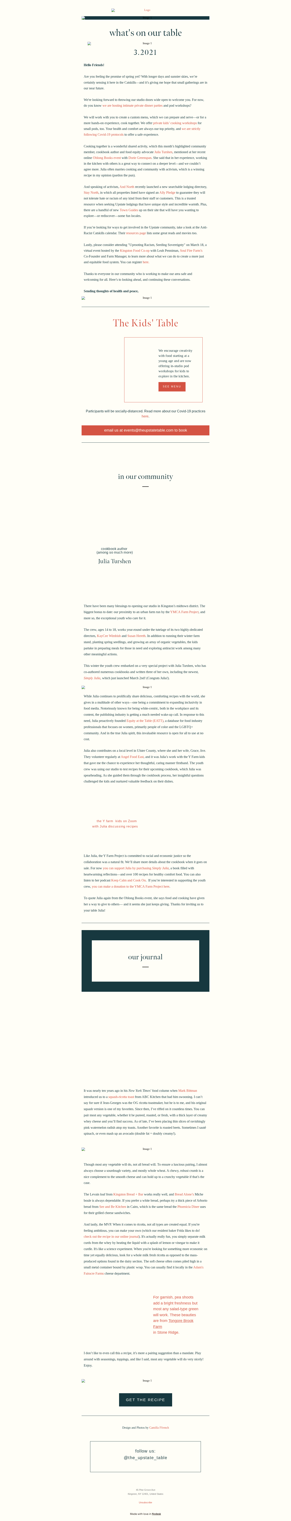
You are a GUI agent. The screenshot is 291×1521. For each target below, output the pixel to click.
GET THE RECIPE (145, 1400)
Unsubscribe (145, 1502)
